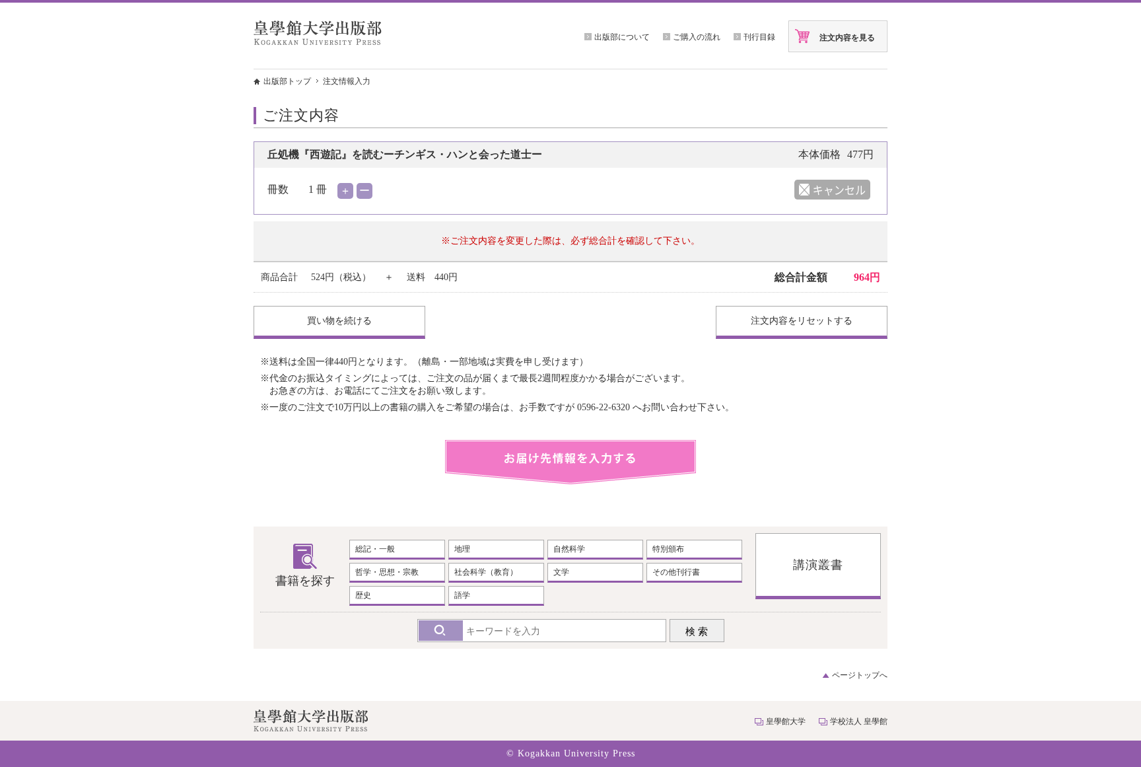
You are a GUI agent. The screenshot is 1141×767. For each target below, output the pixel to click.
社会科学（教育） (486, 572)
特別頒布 (668, 549)
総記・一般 (375, 549)
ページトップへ (859, 675)
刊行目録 (759, 37)
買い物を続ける (339, 321)
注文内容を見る (847, 37)
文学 (561, 572)
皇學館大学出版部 (318, 32)
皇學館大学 (786, 721)
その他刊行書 (676, 572)
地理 (462, 549)
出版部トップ (287, 81)
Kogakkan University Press (576, 753)
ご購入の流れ (696, 37)
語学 (462, 595)
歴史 (363, 595)
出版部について (622, 37)
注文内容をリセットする (801, 321)
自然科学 (569, 549)
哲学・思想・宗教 (387, 572)
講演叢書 (818, 564)
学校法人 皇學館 (858, 721)
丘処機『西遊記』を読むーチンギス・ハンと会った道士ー (404, 154)
